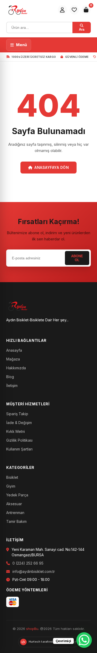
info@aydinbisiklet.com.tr (33, 571)
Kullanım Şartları (19, 449)
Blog (10, 376)
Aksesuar (14, 504)
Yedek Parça (17, 495)
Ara (81, 29)
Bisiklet (12, 477)
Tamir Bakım (16, 521)
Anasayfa (14, 350)
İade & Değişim (19, 422)
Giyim (10, 486)
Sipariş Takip (17, 414)
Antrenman (15, 512)
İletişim (12, 385)
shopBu (32, 629)
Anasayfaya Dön (51, 167)
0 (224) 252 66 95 (27, 563)
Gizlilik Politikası (19, 440)
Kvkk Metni (15, 431)
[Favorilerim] (74, 10)
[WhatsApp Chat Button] (84, 640)
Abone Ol (77, 258)
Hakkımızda (16, 368)
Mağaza (13, 359)
